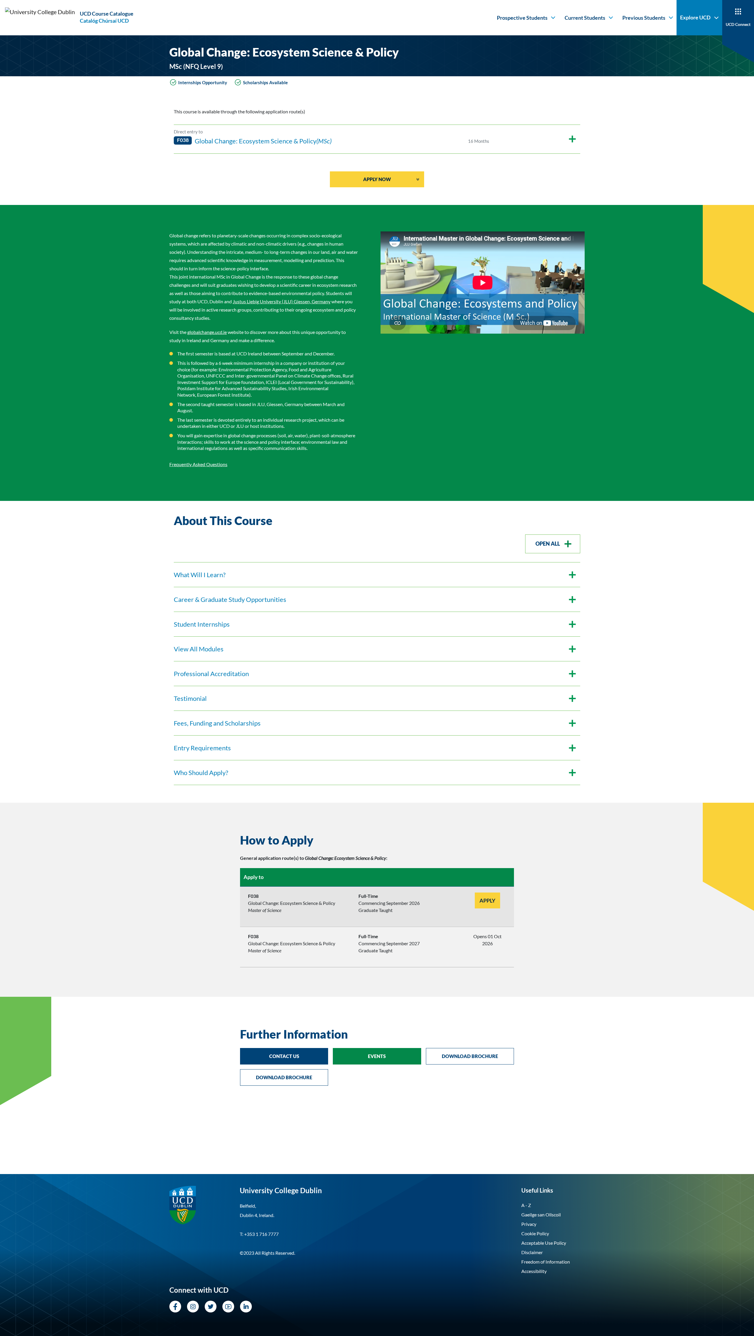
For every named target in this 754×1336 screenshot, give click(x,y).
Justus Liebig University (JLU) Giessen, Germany (281, 301)
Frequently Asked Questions (198, 464)
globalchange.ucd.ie (207, 332)
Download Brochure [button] (470, 1056)
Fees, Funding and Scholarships (217, 723)
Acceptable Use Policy (543, 1243)
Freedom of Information (545, 1261)
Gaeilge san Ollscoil (541, 1214)
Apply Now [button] (377, 179)
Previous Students (643, 17)
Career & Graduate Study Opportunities (230, 599)
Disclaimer (532, 1252)
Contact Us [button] (284, 1056)
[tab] (377, 840)
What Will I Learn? (200, 575)
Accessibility (534, 1271)
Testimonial (190, 698)
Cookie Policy (535, 1233)
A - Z (526, 1205)
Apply (487, 900)
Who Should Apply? (201, 773)
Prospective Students (522, 17)
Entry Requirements (202, 748)
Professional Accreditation (211, 674)
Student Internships (202, 624)
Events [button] (377, 1056)
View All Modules (199, 649)
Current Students (585, 17)
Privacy (528, 1224)
